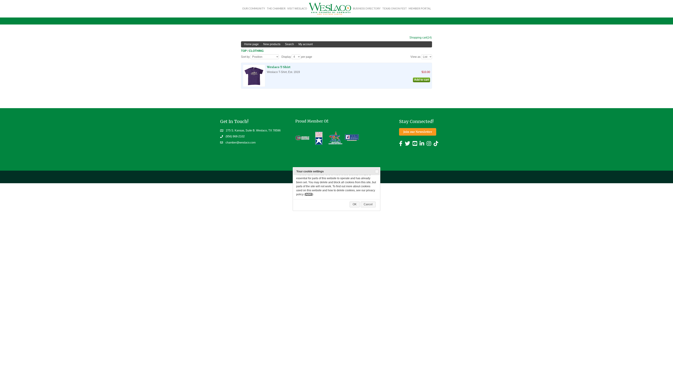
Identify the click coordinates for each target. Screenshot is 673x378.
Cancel (368, 204)
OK (355, 204)
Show (308, 194)
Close (377, 171)
